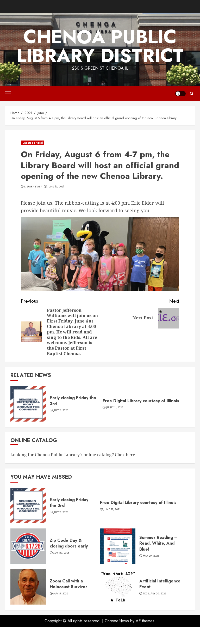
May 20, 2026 (61, 553)
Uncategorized (32, 143)
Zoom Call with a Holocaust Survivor (68, 584)
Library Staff (33, 186)
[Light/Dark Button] (180, 93)
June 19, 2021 (56, 186)
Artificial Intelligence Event (159, 584)
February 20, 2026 (154, 593)
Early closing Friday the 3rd (73, 400)
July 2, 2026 (60, 410)
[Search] (191, 94)
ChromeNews (117, 621)
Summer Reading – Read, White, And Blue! (158, 543)
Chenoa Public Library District (100, 46)
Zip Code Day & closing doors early (69, 543)
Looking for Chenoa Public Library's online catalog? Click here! (73, 455)
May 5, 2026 (60, 593)
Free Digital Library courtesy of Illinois (141, 401)
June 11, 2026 (114, 407)
